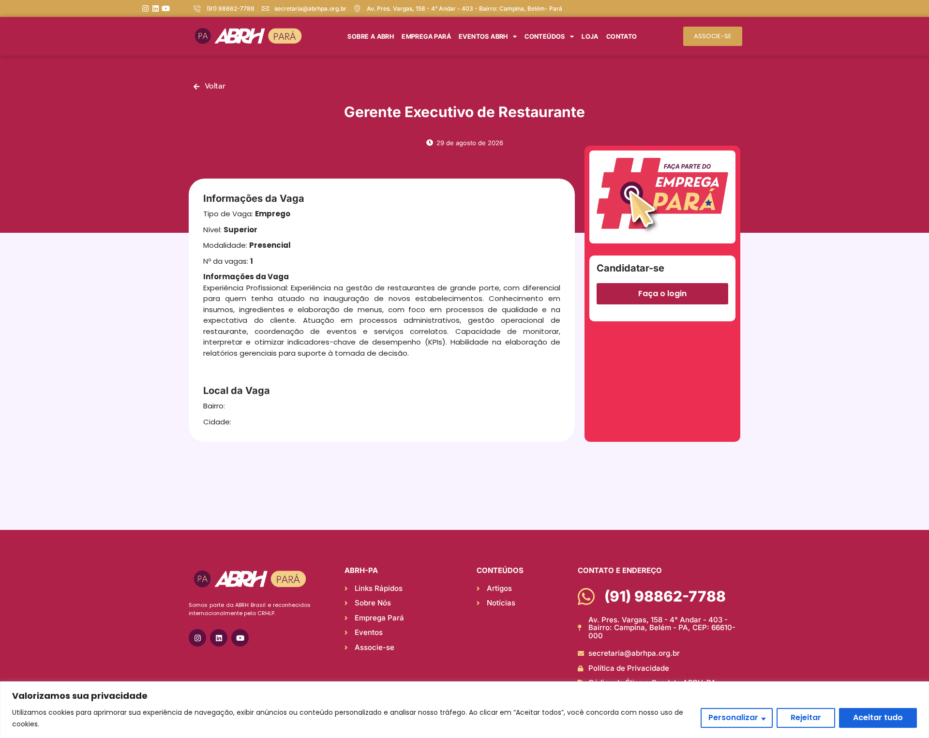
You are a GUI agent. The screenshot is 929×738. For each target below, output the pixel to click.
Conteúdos (544, 36)
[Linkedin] (155, 8)
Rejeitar (806, 717)
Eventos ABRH (483, 36)
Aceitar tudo (878, 717)
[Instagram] (145, 8)
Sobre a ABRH (370, 36)
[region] (464, 709)
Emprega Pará (426, 36)
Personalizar (733, 717)
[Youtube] (165, 8)
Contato (621, 36)
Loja (590, 36)
